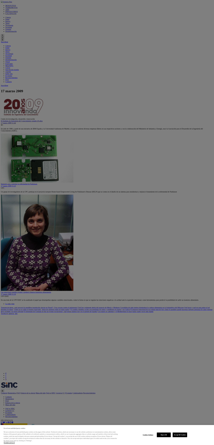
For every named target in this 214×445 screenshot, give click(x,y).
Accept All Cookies (180, 435)
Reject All (164, 435)
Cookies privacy (9, 443)
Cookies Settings (148, 435)
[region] (107, 435)
